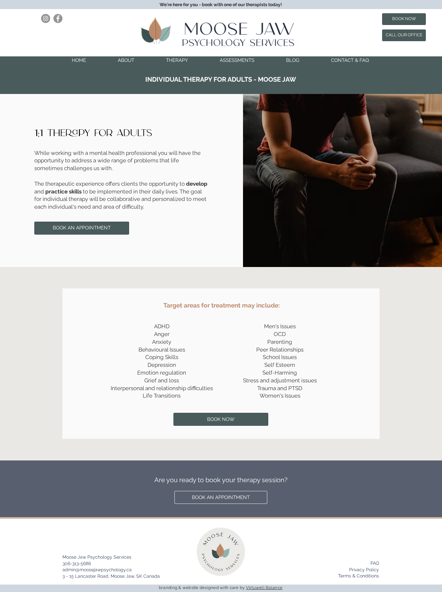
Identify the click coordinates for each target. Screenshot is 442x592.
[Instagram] (45, 18)
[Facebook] (57, 18)
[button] (126, 60)
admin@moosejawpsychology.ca (97, 569)
